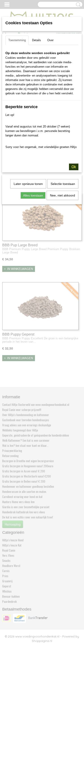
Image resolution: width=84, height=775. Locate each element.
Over (50, 40)
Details (36, 40)
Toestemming (17, 40)
